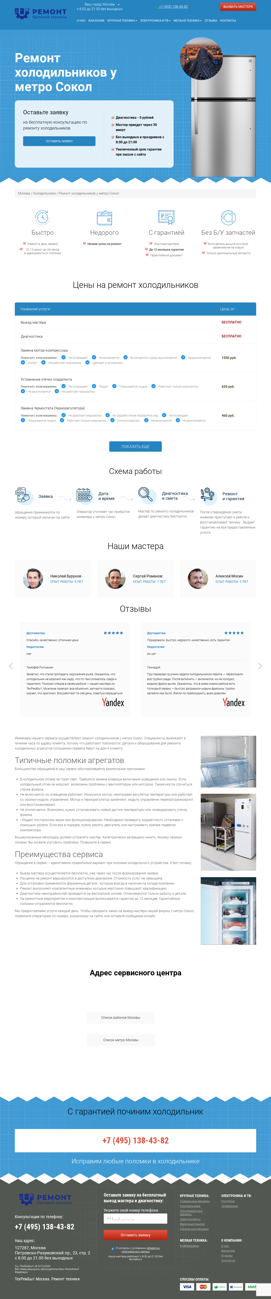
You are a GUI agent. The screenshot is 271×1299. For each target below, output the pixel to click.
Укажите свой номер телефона (131, 1210)
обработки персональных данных (141, 1250)
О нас (81, 20)
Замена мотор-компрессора (44, 350)
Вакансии (96, 20)
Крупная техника (121, 20)
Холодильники (190, 1206)
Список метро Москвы (120, 1040)
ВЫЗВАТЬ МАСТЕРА (238, 7)
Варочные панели (192, 1224)
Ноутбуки (228, 1201)
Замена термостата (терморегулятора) (53, 408)
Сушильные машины (194, 1229)
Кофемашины (189, 1246)
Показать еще (135, 446)
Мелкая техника (187, 20)
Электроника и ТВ (154, 20)
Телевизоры (229, 1206)
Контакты (228, 20)
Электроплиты (190, 1219)
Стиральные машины (195, 1201)
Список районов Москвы (120, 1018)
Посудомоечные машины (191, 1212)
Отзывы (211, 20)
